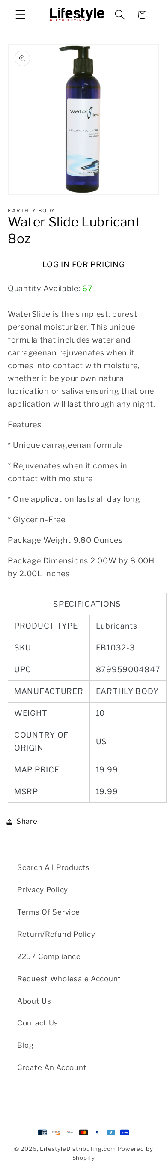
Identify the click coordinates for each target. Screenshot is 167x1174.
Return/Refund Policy (56, 934)
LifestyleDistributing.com (78, 1148)
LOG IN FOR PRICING (83, 264)
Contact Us (37, 1023)
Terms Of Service (48, 912)
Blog (25, 1045)
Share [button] (27, 821)
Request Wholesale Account (69, 978)
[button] (20, 14)
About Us (34, 1001)
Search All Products (53, 867)
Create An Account (51, 1067)
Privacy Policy (42, 889)
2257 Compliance (49, 956)
